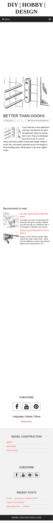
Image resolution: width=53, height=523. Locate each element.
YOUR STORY (12, 450)
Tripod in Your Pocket (15, 502)
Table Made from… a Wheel (17, 506)
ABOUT (9, 442)
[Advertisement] (26, 48)
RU (30, 422)
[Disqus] (26, 285)
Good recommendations (40, 120)
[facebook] (16, 475)
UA (26, 422)
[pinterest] (29, 475)
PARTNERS (11, 446)
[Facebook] (17, 406)
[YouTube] (26, 406)
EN (22, 422)
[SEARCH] (50, 19)
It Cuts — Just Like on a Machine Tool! (22, 498)
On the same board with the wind (34, 215)
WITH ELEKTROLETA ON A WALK (34, 232)
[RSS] (36, 475)
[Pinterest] (36, 406)
